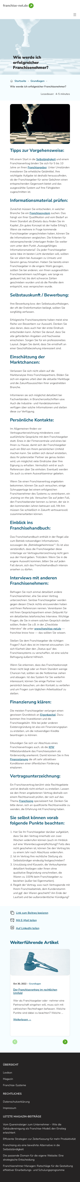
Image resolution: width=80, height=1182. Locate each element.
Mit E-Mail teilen (26, 920)
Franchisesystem (40, 213)
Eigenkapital (48, 715)
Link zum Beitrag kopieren (32, 913)
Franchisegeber (37, 167)
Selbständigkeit (46, 159)
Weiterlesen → (22, 1019)
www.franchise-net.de (47, 628)
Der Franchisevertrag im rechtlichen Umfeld (35, 991)
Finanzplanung (19, 759)
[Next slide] (65, 1041)
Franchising (26, 801)
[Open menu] (75, 14)
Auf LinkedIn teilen (27, 928)
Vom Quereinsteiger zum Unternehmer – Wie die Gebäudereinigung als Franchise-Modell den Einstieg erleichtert (34, 1128)
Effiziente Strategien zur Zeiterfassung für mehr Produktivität (39, 1139)
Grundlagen (37, 81)
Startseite (20, 81)
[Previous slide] (14, 1041)
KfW (51, 747)
